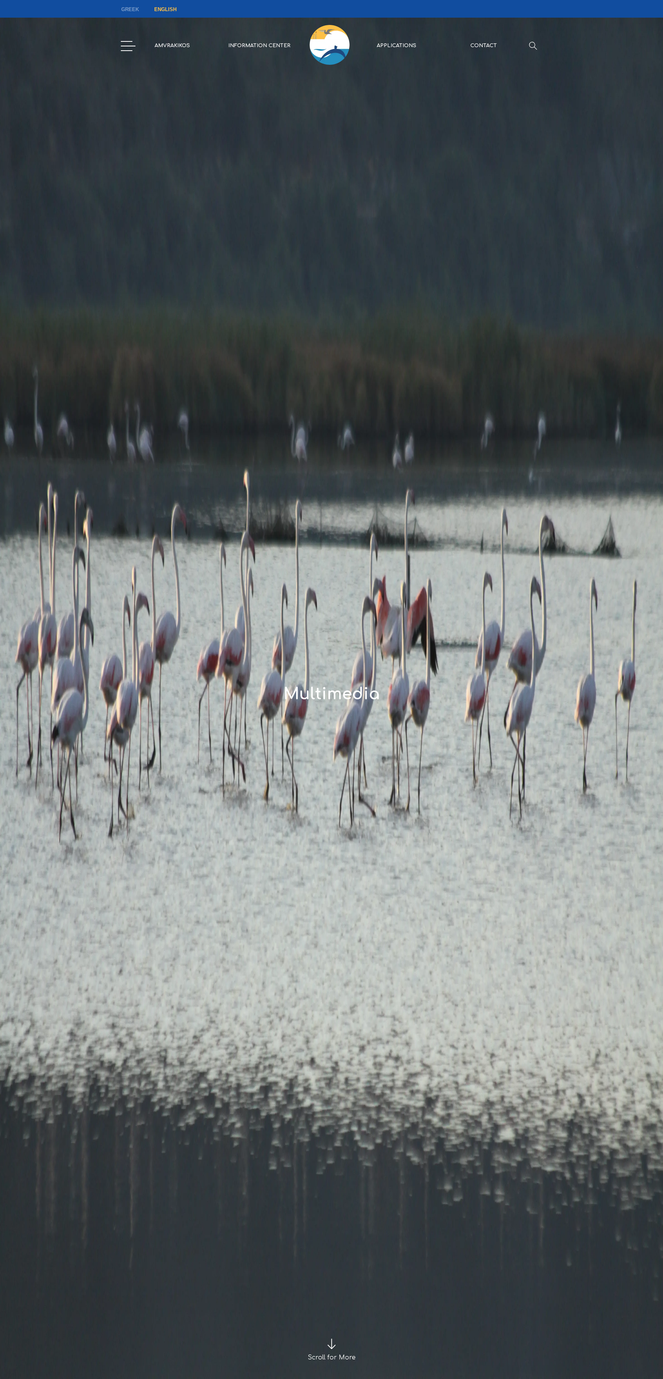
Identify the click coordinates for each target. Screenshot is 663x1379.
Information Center (259, 45)
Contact (483, 45)
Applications (396, 45)
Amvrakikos (172, 45)
